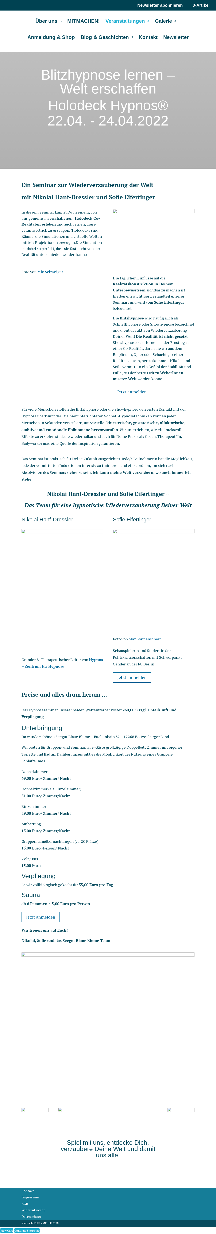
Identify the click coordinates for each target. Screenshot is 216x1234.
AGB (25, 1203)
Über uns (46, 22)
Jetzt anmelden (132, 392)
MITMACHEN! (83, 22)
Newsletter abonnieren (160, 5)
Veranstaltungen (125, 22)
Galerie (163, 22)
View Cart (6, 1231)
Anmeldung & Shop (51, 38)
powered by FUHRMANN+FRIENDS (40, 1223)
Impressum (30, 1197)
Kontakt (148, 38)
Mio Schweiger (50, 271)
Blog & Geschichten (105, 38)
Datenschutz (31, 1216)
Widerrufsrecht (33, 1210)
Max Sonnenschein (145, 638)
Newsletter (176, 38)
